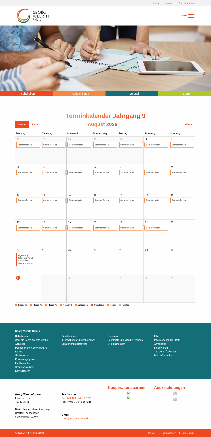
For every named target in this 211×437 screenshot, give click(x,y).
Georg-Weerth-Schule (27, 331)
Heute (188, 124)
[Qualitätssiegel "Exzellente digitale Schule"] (175, 399)
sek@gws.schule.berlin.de (75, 418)
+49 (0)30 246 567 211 (79, 398)
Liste (35, 124)
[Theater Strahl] (128, 393)
